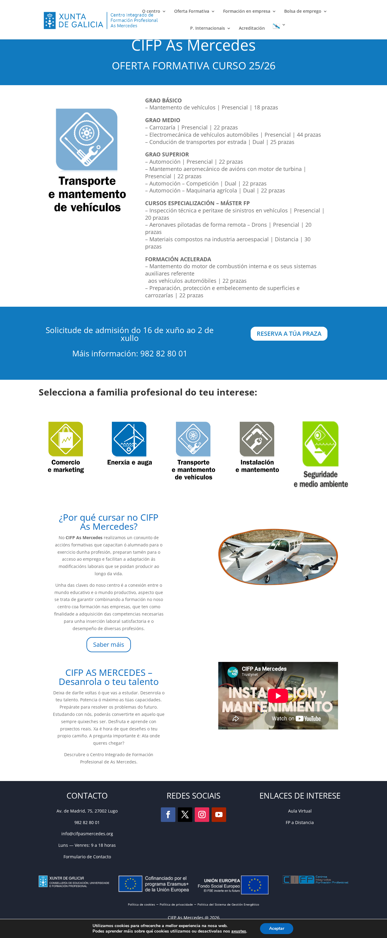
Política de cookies (141, 904)
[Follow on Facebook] (168, 814)
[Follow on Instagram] (202, 814)
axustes (238, 931)
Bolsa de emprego (302, 11)
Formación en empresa (246, 11)
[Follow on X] (185, 814)
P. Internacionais (207, 28)
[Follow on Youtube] (219, 814)
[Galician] (279, 30)
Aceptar (276, 928)
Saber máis (108, 644)
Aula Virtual (300, 811)
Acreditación (252, 28)
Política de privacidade (176, 904)
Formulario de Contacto (87, 857)
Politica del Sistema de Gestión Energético (228, 904)
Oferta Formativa (191, 11)
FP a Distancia (300, 822)
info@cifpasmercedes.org (87, 833)
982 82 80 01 (87, 822)
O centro (151, 11)
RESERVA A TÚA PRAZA (289, 333)
